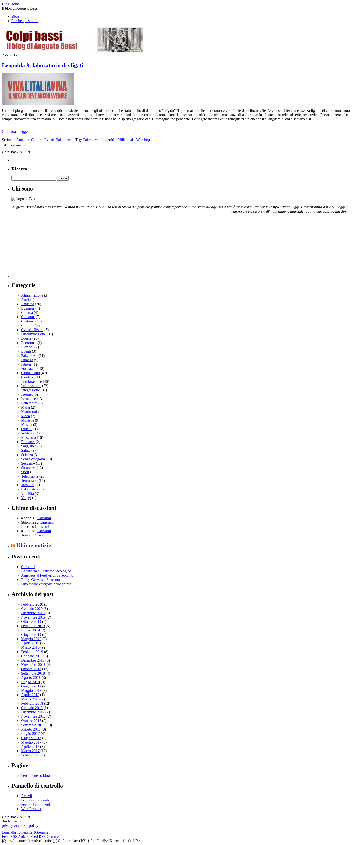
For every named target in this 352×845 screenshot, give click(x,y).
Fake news (64, 140)
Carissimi (44, 518)
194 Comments (13, 145)
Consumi (28, 317)
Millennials (126, 140)
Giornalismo (30, 373)
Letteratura (29, 403)
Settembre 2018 (33, 673)
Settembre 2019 (33, 626)
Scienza (27, 455)
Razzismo (28, 437)
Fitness (26, 364)
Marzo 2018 (30, 699)
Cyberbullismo (32, 330)
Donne (26, 338)
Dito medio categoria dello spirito (46, 584)
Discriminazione (33, 334)
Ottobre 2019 (31, 622)
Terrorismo (29, 481)
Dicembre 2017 (33, 712)
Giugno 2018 (31, 686)
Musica (26, 424)
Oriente (26, 429)
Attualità (22, 140)
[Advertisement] (47, 247)
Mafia (25, 407)
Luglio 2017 (30, 734)
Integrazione (30, 390)
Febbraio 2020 (32, 604)
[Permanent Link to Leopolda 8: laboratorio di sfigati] (38, 103)
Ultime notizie (33, 545)
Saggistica (28, 446)
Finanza (27, 360)
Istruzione (28, 399)
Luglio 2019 (30, 630)
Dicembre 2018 (33, 660)
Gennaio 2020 (32, 609)
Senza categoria (33, 459)
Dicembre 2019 (33, 613)
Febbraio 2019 (32, 652)
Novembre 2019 (33, 617)
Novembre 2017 (33, 716)
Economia (28, 343)
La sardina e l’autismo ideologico (46, 571)
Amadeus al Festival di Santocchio (47, 575)
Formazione (30, 368)
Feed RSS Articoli (15, 836)
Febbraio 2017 (32, 755)
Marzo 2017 (30, 751)
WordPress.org (32, 809)
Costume (27, 321)
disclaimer (9, 821)
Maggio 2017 (31, 742)
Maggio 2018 (31, 690)
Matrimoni (29, 412)
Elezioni (27, 347)
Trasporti (27, 485)
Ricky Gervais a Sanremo (40, 580)
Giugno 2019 (31, 634)
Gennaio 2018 (32, 708)
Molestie (27, 420)
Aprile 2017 (30, 746)
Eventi (49, 140)
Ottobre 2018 (31, 669)
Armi (25, 300)
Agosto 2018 (31, 678)
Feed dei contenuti (35, 800)
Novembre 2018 (33, 665)
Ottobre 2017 (31, 721)
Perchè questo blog (25, 21)
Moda (25, 416)
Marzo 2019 (30, 647)
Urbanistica (29, 489)
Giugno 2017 (31, 738)
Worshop (143, 140)
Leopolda (108, 140)
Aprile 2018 (30, 695)
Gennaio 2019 (32, 656)
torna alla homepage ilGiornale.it (26, 832)
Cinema (27, 312)
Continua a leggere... (17, 132)
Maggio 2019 (31, 639)
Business (27, 308)
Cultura (36, 140)
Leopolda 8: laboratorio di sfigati (42, 65)
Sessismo (28, 463)
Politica (26, 433)
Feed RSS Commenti (46, 836)
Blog (15, 16)
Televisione (29, 476)
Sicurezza (28, 468)
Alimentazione (32, 295)
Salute (25, 450)
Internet (27, 394)
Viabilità (27, 493)
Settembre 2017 (33, 725)
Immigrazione (31, 381)
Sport (25, 472)
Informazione (31, 386)
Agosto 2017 (31, 729)
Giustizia (27, 377)
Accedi (26, 796)
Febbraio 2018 (32, 703)
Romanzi (28, 442)
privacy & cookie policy (20, 825)
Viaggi (26, 498)
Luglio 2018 (30, 682)
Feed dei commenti (35, 804)
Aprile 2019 (30, 643)
